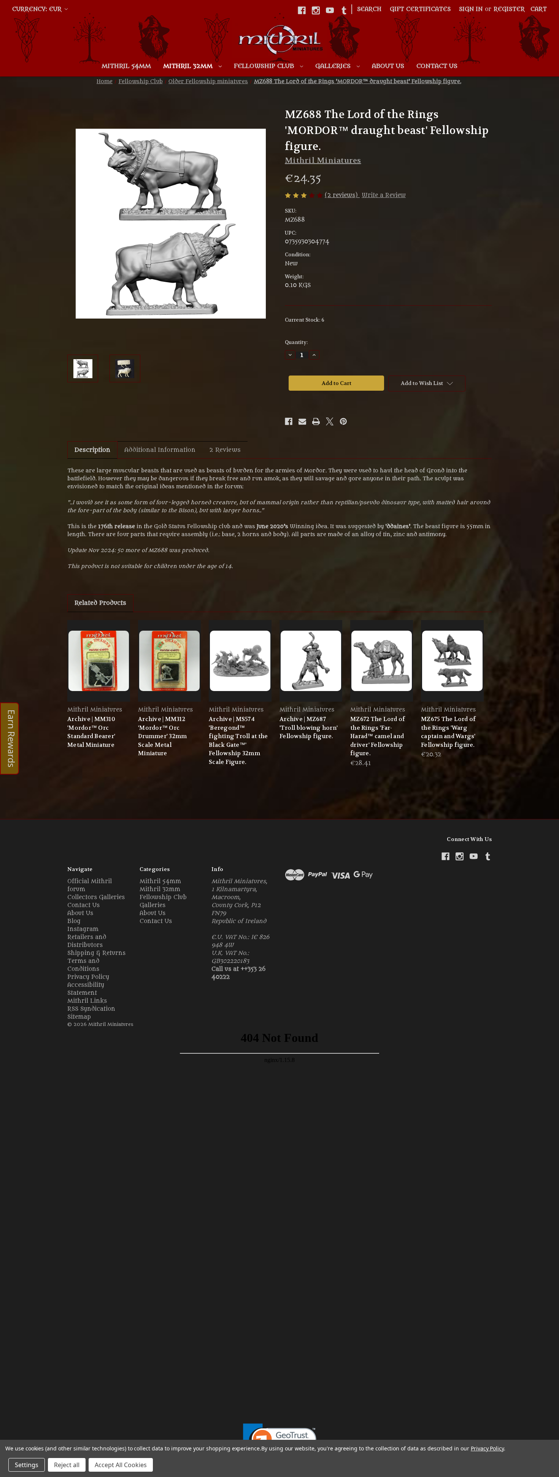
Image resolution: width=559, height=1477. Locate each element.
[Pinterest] (343, 421)
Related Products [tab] (100, 603)
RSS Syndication (91, 1009)
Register (509, 9)
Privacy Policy (88, 977)
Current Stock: (304, 320)
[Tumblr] (344, 10)
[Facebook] (302, 10)
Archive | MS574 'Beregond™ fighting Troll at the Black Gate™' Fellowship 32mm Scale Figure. (238, 740)
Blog (74, 921)
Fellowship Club (265, 66)
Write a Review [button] (384, 195)
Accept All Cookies (121, 1465)
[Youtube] (330, 10)
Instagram (82, 929)
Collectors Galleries (96, 897)
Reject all (66, 1465)
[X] (329, 421)
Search (369, 9)
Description (92, 450)
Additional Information (159, 450)
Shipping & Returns (96, 953)
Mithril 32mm (188, 66)
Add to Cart (381, 667)
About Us (388, 66)
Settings (26, 1465)
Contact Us (436, 66)
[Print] (316, 421)
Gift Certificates (420, 9)
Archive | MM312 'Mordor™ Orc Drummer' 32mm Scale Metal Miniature (162, 736)
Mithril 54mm (126, 66)
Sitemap (79, 1017)
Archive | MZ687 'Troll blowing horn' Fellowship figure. (309, 727)
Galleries (334, 66)
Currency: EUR (38, 9)
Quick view (99, 660)
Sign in (471, 9)
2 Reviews (225, 450)
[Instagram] (316, 10)
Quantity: (296, 342)
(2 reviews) (342, 195)
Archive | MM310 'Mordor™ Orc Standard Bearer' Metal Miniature (91, 732)
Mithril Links (87, 1001)
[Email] (302, 421)
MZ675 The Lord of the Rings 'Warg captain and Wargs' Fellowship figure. (448, 732)
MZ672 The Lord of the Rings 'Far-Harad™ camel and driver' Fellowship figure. (377, 736)
